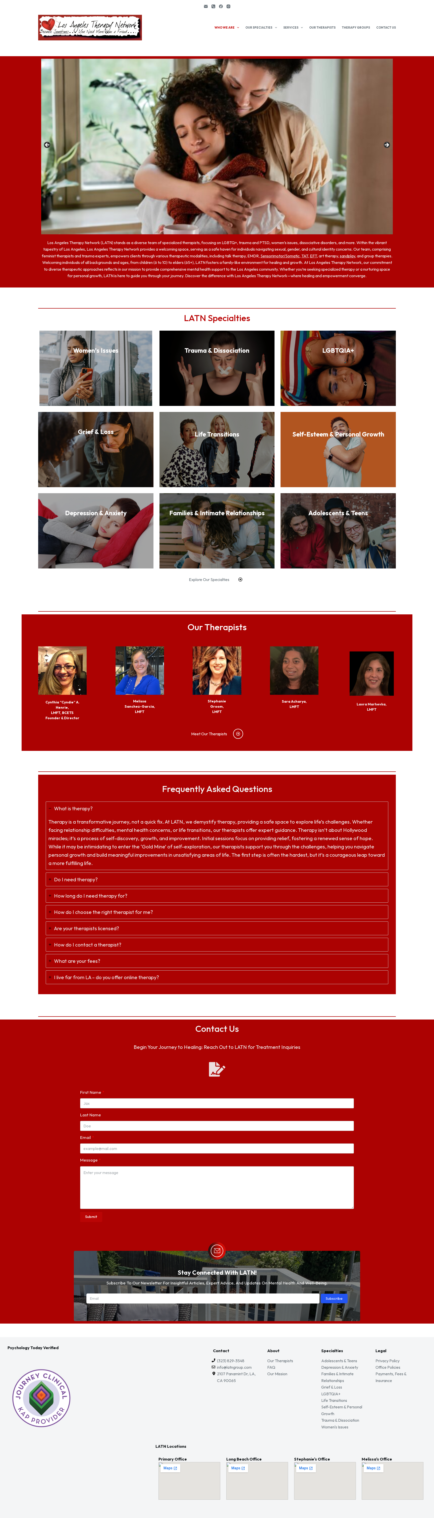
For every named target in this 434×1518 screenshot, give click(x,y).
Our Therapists (322, 27)
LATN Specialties (217, 317)
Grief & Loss (331, 1387)
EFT (313, 255)
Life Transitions (334, 1400)
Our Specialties (258, 27)
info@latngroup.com (234, 1367)
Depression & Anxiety (339, 1367)
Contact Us (386, 27)
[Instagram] (228, 6)
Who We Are (224, 27)
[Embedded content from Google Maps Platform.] (189, 1481)
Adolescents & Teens (339, 1360)
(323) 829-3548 (230, 1360)
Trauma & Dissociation (340, 1420)
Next (386, 145)
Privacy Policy (387, 1360)
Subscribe (334, 1298)
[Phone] (213, 6)
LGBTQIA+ (331, 1393)
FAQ (271, 1367)
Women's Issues (334, 1426)
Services (290, 27)
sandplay (347, 255)
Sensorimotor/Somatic (280, 255)
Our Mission (277, 1373)
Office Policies (387, 1367)
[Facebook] (221, 6)
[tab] (217, 836)
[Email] (206, 6)
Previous (47, 145)
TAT (304, 255)
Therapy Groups (356, 27)
